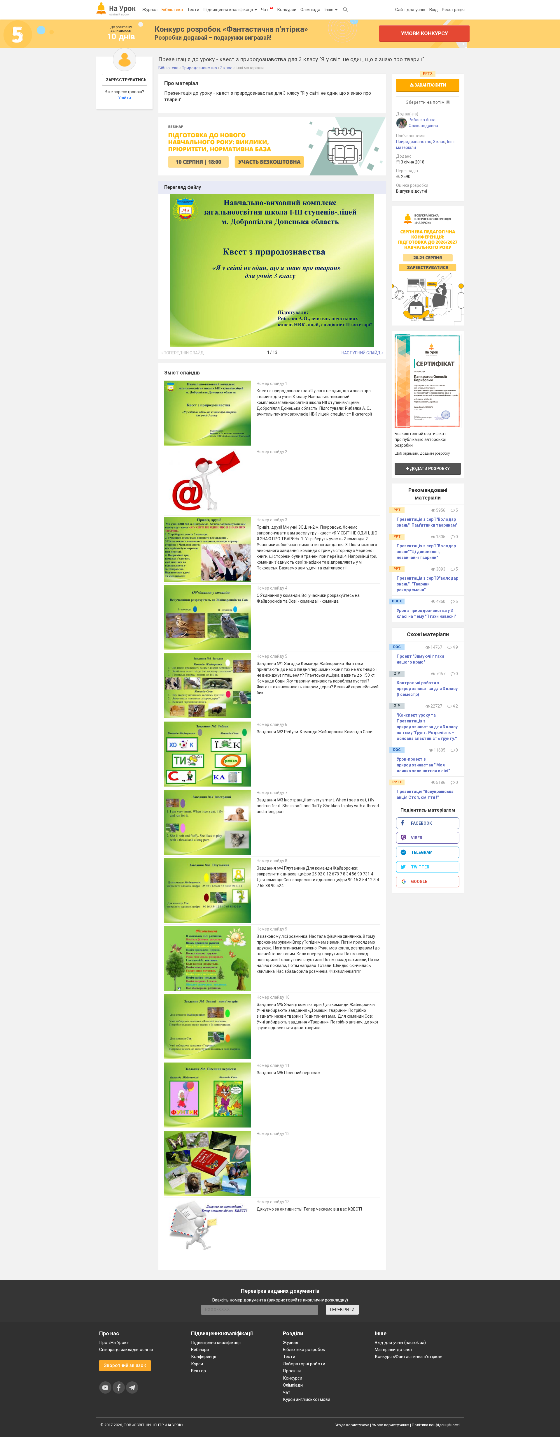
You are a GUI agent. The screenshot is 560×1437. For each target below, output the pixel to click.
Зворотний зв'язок (125, 1365)
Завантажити (430, 85)
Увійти (124, 97)
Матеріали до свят (394, 1349)
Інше (329, 9)
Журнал (150, 9)
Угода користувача (352, 1425)
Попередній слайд (183, 353)
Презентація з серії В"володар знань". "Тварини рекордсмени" (427, 584)
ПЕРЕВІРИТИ (342, 1309)
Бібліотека (172, 9)
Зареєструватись (126, 80)
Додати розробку (429, 468)
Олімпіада (310, 9)
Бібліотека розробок (304, 1349)
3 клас (439, 141)
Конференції (203, 1356)
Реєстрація (453, 9)
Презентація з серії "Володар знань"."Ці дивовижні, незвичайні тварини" (426, 552)
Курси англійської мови (306, 1399)
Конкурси (286, 9)
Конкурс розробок (231, 29)
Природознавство (413, 141)
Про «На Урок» (114, 1342)
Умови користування (390, 1425)
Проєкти (292, 1370)
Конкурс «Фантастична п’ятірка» (408, 1356)
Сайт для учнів (410, 9)
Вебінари (200, 1349)
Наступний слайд (362, 353)
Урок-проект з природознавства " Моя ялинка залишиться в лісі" (423, 765)
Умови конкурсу (424, 33)
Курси (197, 1363)
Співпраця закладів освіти (126, 1349)
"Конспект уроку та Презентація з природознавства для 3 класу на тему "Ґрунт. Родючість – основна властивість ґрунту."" (427, 727)
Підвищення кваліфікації (228, 9)
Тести (193, 9)
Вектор (198, 1370)
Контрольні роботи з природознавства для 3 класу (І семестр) (427, 688)
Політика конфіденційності (436, 1425)
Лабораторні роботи (304, 1363)
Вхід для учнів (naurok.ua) (400, 1342)
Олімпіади (293, 1385)
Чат (267, 9)
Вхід (433, 9)
